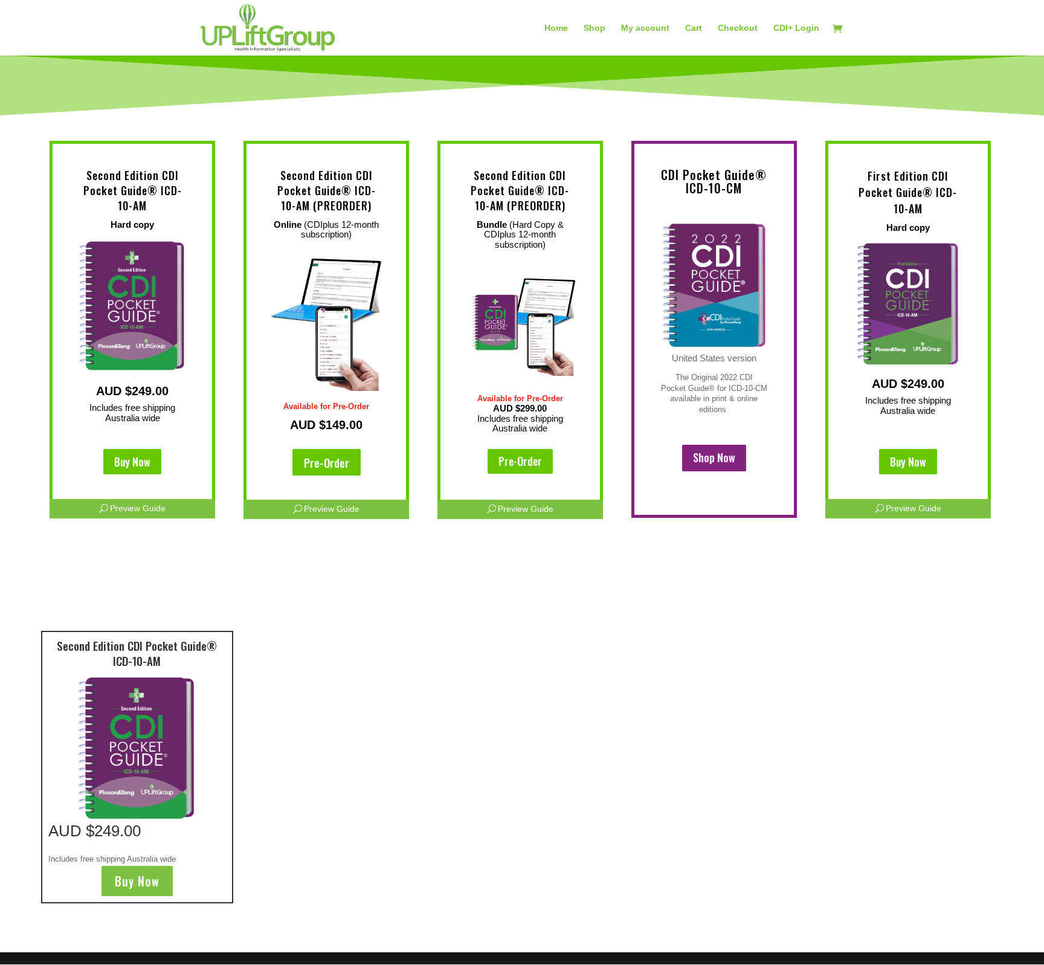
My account (645, 28)
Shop (594, 28)
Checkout (738, 28)
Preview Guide (138, 508)
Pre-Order (326, 462)
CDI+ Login (796, 28)
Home (556, 28)
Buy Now (132, 462)
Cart (693, 28)
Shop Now (714, 457)
